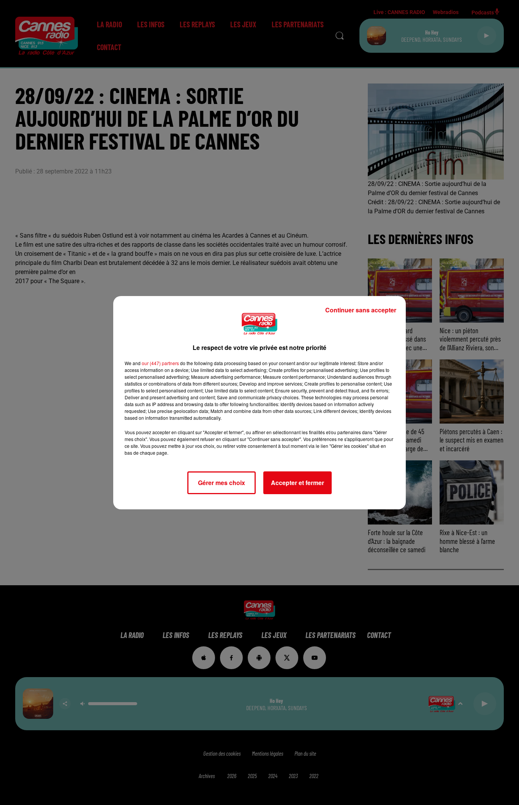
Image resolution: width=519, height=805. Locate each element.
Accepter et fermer (297, 482)
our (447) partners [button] (160, 363)
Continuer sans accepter (360, 310)
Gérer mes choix (221, 482)
